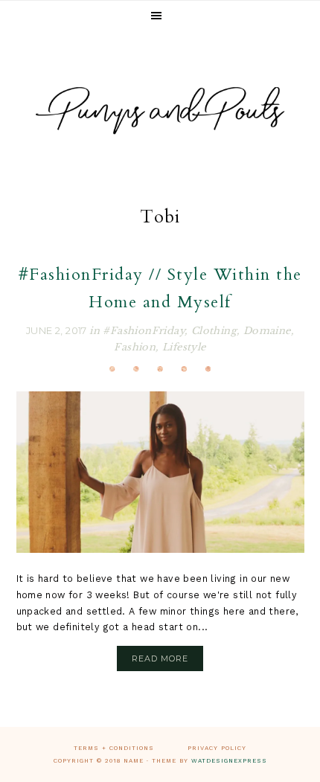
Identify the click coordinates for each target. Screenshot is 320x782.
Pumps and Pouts (160, 111)
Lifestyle (184, 347)
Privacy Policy (217, 748)
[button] (160, 16)
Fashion (135, 347)
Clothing (214, 330)
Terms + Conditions (114, 748)
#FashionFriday (144, 330)
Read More (160, 658)
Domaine (267, 330)
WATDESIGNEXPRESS (229, 760)
